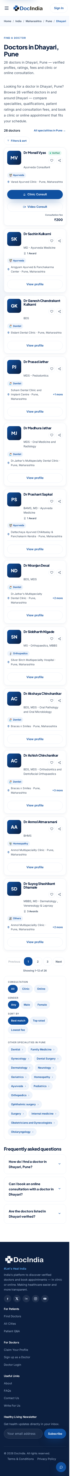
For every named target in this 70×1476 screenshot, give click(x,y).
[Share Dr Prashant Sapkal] (59, 501)
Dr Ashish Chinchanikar (41, 755)
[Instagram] (35, 1344)
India (18, 21)
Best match (18, 1020)
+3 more (57, 790)
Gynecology (18, 1058)
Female (42, 1004)
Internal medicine (42, 1113)
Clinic (26, 988)
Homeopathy (42, 1077)
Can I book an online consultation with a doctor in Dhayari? (29, 1234)
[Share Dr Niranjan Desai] (59, 572)
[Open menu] (6, 8)
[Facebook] (7, 1344)
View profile (35, 284)
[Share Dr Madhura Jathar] (59, 435)
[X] (17, 1344)
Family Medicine (41, 1049)
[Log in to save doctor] (51, 160)
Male (27, 1004)
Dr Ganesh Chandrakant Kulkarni (42, 302)
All (13, 988)
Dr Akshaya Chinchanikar (42, 693)
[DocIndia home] (28, 8)
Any (13, 1004)
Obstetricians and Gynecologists (31, 1122)
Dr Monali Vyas (35, 152)
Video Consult (37, 207)
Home (7, 21)
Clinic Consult (37, 194)
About (8, 1428)
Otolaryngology (21, 1131)
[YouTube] (45, 1344)
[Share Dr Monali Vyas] (59, 160)
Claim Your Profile (16, 1395)
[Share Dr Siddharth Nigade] (59, 638)
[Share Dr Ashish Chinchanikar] (59, 762)
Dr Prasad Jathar (36, 362)
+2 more (57, 598)
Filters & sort (19, 140)
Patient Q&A (12, 1376)
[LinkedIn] (26, 1344)
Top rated (39, 1020)
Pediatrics (40, 1086)
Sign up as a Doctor (17, 1402)
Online (41, 988)
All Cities (10, 1369)
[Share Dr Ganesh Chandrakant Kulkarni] (59, 311)
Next (59, 961)
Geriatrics (17, 1077)
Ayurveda (17, 1086)
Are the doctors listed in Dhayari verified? (27, 1259)
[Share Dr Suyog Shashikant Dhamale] (59, 894)
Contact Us (11, 1443)
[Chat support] (58, 1467)
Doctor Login (12, 1409)
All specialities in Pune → (50, 130)
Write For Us (12, 1450)
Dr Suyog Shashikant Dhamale (39, 885)
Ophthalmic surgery (23, 1104)
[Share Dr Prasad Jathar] (59, 369)
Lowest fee (18, 1029)
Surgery (16, 1113)
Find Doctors (12, 1361)
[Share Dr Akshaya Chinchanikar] (59, 700)
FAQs (7, 1435)
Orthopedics (18, 1095)
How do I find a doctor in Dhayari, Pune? (28, 1209)
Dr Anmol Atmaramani (40, 822)
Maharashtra (34, 21)
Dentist (15, 1049)
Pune (49, 21)
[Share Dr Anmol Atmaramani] (59, 829)
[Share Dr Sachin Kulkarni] (59, 241)
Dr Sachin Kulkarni (37, 234)
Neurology (44, 1067)
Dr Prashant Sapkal (38, 494)
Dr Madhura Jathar (38, 428)
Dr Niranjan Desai (36, 565)
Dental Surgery (46, 1058)
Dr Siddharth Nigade (39, 631)
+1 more (58, 394)
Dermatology (19, 1067)
